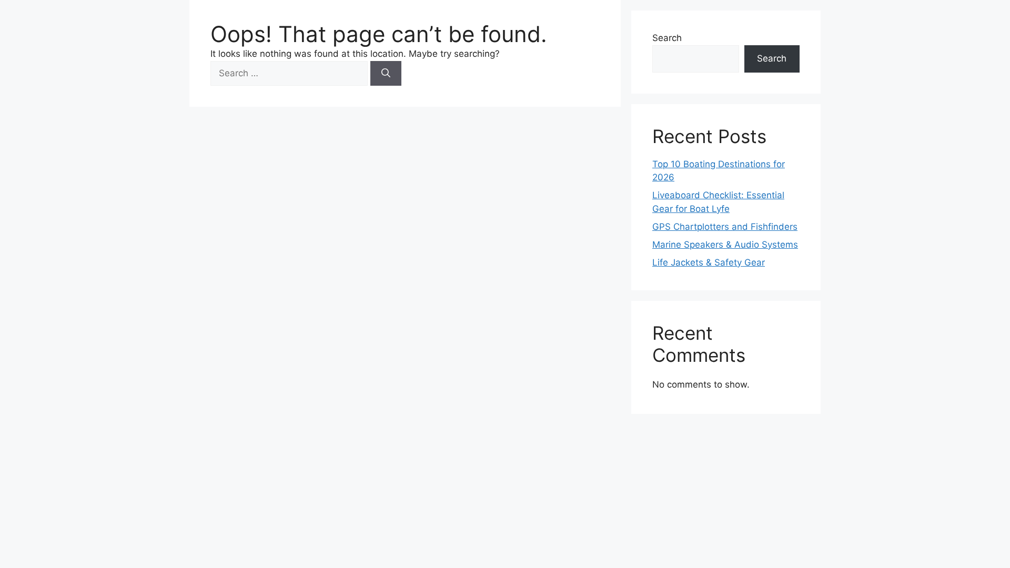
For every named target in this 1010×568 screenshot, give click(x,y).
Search (667, 38)
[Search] (385, 73)
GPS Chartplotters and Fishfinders (724, 226)
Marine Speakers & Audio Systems (725, 244)
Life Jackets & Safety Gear (708, 262)
